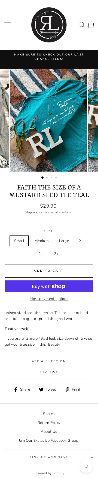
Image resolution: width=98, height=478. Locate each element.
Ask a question (49, 361)
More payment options (49, 298)
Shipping (32, 212)
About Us (49, 431)
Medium (42, 240)
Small (19, 240)
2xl (41, 253)
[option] (49, 57)
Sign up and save (49, 457)
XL (81, 240)
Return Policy (49, 422)
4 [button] (56, 178)
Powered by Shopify (48, 473)
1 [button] (42, 177)
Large (64, 240)
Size (48, 231)
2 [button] (47, 178)
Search (49, 413)
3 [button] (52, 178)
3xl (57, 253)
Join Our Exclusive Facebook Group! (49, 440)
